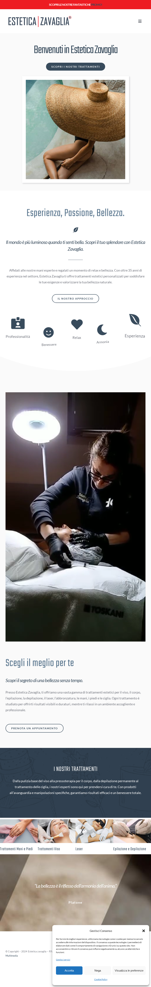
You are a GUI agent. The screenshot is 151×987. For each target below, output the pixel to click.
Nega (97, 970)
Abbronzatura (47, 849)
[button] (143, 931)
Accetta (69, 970)
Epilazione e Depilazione (16, 849)
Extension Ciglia (86, 849)
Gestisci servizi (63, 959)
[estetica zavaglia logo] (39, 15)
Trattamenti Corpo (125, 849)
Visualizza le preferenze (129, 970)
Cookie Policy (100, 979)
